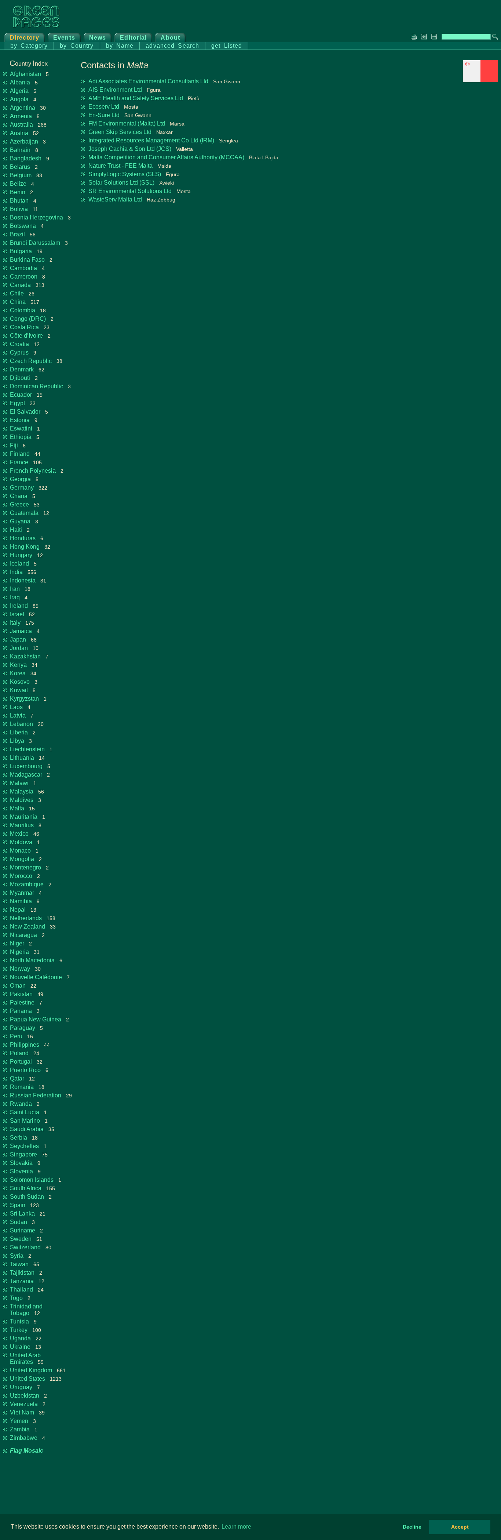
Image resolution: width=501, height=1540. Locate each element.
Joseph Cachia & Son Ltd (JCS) (129, 149)
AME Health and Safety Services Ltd (135, 98)
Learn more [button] (236, 1526)
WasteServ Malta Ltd (115, 199)
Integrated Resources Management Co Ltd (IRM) (151, 140)
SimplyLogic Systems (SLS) (124, 174)
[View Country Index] (480, 80)
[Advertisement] (443, 135)
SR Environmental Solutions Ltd (130, 191)
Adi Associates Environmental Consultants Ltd (148, 81)
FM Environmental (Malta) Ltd (126, 123)
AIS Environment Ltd (115, 90)
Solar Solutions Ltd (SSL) (121, 182)
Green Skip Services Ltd (119, 132)
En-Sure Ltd (104, 115)
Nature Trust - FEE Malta (120, 166)
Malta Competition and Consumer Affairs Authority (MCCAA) (166, 157)
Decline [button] (412, 1527)
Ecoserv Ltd (103, 106)
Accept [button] (460, 1527)
